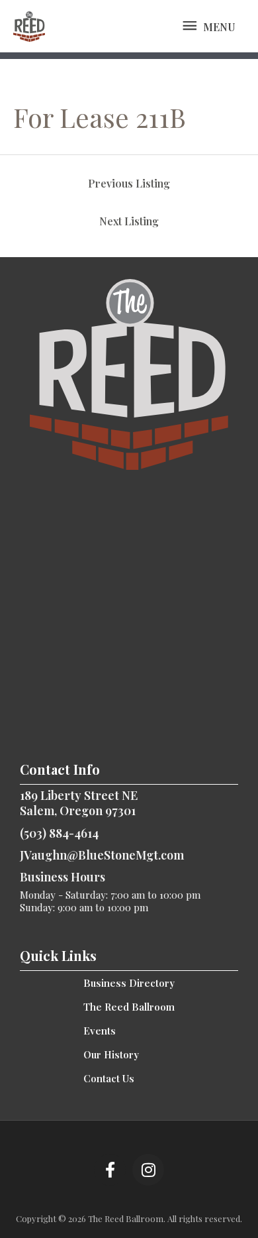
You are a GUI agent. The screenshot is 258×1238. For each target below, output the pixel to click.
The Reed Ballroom (129, 1006)
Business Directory (129, 982)
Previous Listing (129, 183)
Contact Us (108, 1078)
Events (99, 1030)
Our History (111, 1054)
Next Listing (129, 221)
